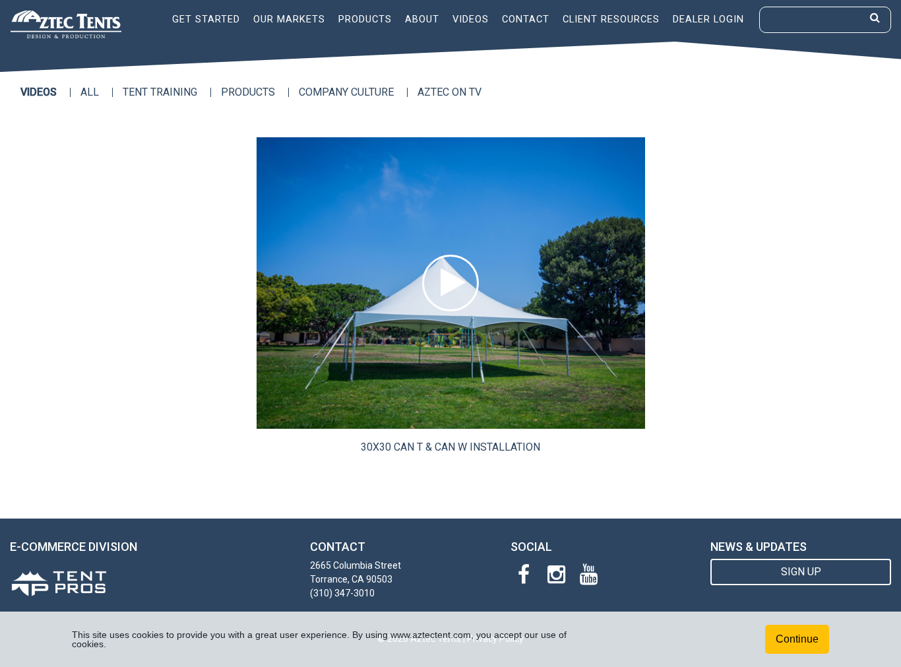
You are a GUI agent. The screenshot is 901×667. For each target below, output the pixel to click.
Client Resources (611, 19)
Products (365, 19)
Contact (525, 19)
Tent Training (160, 92)
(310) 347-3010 (342, 593)
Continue (797, 639)
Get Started (206, 19)
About (422, 19)
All (89, 92)
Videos (470, 19)
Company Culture (346, 92)
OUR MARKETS (289, 19)
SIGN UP (801, 571)
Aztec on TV (450, 92)
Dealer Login (708, 19)
